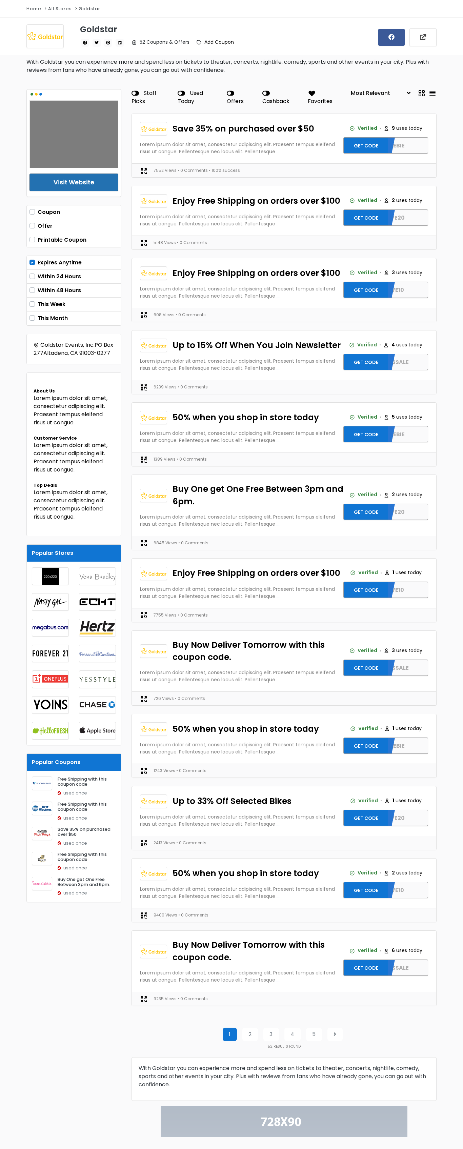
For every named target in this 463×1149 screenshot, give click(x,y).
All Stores (60, 9)
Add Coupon (219, 42)
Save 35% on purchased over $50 (84, 831)
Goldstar (89, 9)
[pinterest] (108, 43)
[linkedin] (120, 43)
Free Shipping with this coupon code (82, 781)
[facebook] (85, 43)
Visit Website (74, 182)
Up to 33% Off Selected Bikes (232, 801)
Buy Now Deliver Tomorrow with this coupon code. (249, 651)
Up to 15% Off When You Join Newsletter (257, 345)
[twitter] (97, 43)
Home (33, 9)
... (278, 151)
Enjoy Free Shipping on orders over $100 (256, 201)
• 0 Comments (193, 170)
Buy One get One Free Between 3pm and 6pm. (84, 881)
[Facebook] (391, 37)
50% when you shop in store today (246, 417)
